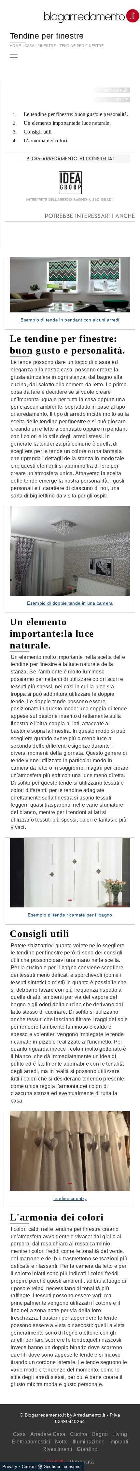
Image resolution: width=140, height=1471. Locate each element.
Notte (61, 1441)
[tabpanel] (70, 293)
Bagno (100, 1434)
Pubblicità (82, 1462)
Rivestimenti (57, 1449)
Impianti (118, 1441)
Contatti (55, 1462)
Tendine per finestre (82, 46)
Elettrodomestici (31, 1441)
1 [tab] (70, 305)
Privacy (9, 1466)
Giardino (87, 1449)
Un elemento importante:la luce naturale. (67, 123)
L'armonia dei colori (45, 140)
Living (119, 1434)
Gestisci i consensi (63, 1466)
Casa (19, 1434)
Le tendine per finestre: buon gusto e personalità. (76, 114)
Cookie (28, 1466)
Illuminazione (89, 1441)
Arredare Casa (47, 1434)
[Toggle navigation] (13, 57)
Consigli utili (37, 131)
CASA (29, 46)
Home (15, 46)
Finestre (46, 46)
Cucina (78, 1434)
